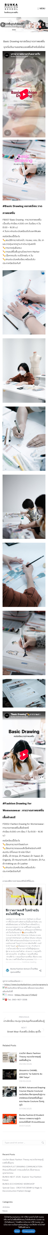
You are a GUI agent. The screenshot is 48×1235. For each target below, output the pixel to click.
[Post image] (10, 1057)
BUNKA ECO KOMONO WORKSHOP (19, 1183)
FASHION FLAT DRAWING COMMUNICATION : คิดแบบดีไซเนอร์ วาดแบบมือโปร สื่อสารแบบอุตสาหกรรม (23, 1170)
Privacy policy (28, 1231)
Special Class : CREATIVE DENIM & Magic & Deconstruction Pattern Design (22, 1189)
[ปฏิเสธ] (45, 1224)
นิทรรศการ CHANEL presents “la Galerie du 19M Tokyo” (30, 1074)
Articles (6, 1207)
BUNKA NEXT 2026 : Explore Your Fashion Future (22, 1178)
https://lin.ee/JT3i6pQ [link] (26, 994)
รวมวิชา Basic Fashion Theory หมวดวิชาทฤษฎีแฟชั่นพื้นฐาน (30, 1056)
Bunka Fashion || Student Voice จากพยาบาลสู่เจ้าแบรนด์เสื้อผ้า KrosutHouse (32, 1118)
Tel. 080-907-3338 (17, 999)
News (5, 1210)
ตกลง (17, 1231)
